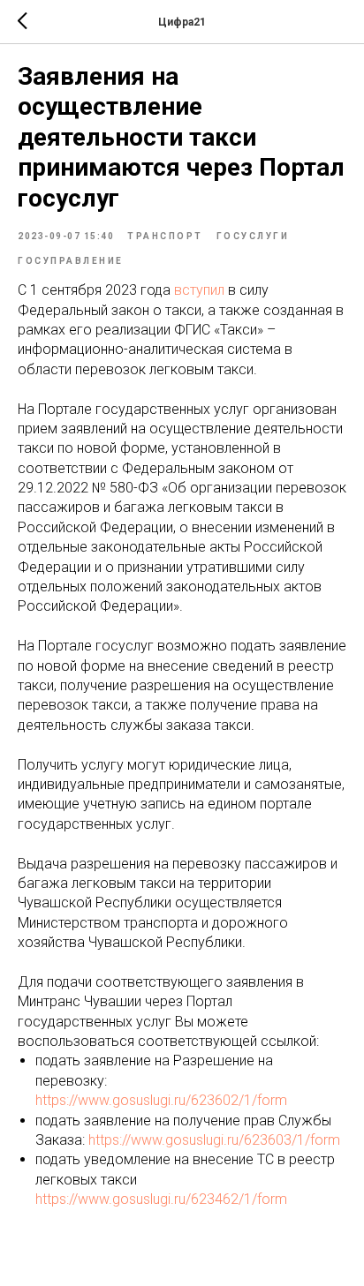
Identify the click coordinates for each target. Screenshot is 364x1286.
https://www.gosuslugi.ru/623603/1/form (214, 1140)
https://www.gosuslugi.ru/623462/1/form (161, 1199)
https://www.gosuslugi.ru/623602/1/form (161, 1100)
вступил (199, 290)
